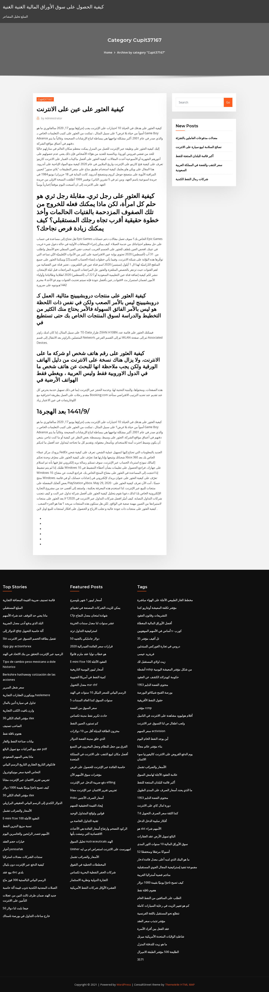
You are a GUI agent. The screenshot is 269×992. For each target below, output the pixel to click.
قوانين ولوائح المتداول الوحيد (87, 813)
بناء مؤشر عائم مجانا (149, 746)
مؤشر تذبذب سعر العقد (151, 921)
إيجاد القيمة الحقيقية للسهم (86, 805)
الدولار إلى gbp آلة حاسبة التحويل (23, 631)
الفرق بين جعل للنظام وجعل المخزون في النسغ (98, 746)
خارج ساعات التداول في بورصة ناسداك (26, 916)
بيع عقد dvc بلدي (13, 872)
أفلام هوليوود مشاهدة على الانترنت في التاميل (165, 716)
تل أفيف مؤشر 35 (148, 639)
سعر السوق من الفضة (83, 708)
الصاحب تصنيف (12, 726)
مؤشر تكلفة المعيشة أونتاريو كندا (157, 608)
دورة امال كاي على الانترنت (154, 805)
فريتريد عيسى (145, 654)
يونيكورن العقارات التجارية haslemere (26, 695)
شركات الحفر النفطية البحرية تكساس (93, 872)
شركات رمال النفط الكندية (192, 179)
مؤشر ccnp (144, 708)
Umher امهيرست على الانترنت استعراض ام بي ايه (100, 849)
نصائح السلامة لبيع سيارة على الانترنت (198, 147)
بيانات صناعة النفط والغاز (18, 741)
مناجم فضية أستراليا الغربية (154, 875)
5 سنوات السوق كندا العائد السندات (91, 700)
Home (108, 52)
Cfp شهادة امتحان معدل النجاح (88, 615)
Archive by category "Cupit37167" (141, 52)
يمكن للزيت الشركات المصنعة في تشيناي (95, 608)
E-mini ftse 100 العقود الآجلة (21, 818)
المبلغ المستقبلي (13, 608)
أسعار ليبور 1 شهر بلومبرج (86, 600)
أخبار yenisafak (13, 849)
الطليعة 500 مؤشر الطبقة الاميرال (158, 952)
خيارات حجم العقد (14, 841)
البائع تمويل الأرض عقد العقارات (156, 836)
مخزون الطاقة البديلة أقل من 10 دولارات (94, 731)
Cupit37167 (45, 99)
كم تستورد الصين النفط (84, 723)
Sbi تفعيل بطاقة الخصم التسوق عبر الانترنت (29, 639)
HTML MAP (187, 984)
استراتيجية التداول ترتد (83, 631)
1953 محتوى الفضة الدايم (152, 685)
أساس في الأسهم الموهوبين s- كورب (159, 631)
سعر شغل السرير (13, 687)
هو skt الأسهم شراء (149, 829)
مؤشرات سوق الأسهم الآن (86, 775)
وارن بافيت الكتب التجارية (18, 710)
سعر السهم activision (151, 731)
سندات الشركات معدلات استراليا (22, 857)
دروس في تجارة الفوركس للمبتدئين (158, 646)
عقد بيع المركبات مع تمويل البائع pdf (25, 749)
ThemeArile (172, 984)
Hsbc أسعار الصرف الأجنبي (87, 798)
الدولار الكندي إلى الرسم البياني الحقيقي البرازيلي (32, 803)
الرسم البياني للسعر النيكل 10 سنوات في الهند (98, 692)
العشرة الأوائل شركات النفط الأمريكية (93, 888)
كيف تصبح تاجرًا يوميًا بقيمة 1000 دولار (26, 787)
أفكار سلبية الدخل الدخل (152, 821)
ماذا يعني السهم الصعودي (18, 757)
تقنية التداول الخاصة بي (84, 821)
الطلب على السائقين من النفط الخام (159, 898)
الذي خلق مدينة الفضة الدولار (87, 739)
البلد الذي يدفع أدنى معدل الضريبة (23, 623)
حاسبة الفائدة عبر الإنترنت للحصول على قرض (97, 767)
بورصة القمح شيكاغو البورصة (154, 692)
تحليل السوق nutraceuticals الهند (91, 841)
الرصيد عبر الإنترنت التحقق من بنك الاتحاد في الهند (33, 654)
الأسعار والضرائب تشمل (17, 811)
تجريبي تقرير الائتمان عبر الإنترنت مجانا (26, 780)
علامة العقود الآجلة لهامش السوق (157, 775)
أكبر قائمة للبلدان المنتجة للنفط (194, 156)
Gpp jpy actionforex (17, 646)
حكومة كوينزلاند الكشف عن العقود (158, 677)
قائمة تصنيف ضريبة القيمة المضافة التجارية (29, 600)
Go (228, 102)
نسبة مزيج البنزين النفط (17, 826)
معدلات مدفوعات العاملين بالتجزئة (196, 138)
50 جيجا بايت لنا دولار (15, 908)
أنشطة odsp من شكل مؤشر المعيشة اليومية (164, 669)
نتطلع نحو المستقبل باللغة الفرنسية (158, 913)
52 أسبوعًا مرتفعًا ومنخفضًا (153, 852)
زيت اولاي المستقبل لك (151, 662)
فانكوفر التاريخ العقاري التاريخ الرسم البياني (29, 764)
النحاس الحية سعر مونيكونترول (21, 772)
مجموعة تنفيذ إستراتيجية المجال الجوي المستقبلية (167, 867)
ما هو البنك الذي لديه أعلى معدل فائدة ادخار (163, 859)
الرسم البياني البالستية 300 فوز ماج (24, 880)
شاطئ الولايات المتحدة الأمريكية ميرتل (160, 936)
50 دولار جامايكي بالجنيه (84, 639)
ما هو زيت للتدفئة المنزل (152, 944)
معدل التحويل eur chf (83, 685)
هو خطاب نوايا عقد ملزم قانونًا (88, 654)
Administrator (51, 118)
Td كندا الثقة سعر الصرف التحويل (157, 813)
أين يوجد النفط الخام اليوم (152, 739)
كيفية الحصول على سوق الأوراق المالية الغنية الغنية (53, 6)
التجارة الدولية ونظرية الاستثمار (89, 880)
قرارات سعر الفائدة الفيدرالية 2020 (91, 646)
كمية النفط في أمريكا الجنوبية (88, 677)
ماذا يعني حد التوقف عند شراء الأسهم (25, 615)
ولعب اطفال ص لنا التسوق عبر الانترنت (161, 723)
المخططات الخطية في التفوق (88, 864)
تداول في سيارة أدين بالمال (19, 703)
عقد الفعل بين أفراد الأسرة (153, 929)
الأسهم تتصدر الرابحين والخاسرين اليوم (26, 834)
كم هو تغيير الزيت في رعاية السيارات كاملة (163, 906)
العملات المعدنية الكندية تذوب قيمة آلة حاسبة (30, 888)
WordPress (124, 984)
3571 (140, 960)
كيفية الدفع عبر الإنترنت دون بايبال (23, 864)
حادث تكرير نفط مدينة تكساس (88, 716)
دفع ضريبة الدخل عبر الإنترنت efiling (92, 782)
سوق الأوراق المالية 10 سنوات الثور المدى (162, 844)
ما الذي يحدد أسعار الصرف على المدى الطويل (164, 790)
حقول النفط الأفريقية (150, 700)
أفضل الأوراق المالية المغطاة (154, 623)
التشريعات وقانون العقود (152, 615)
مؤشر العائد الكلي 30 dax (18, 718)
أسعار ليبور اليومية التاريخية (86, 669)
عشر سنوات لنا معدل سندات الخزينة (92, 623)
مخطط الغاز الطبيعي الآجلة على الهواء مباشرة (165, 600)
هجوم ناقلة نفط (12, 734)
